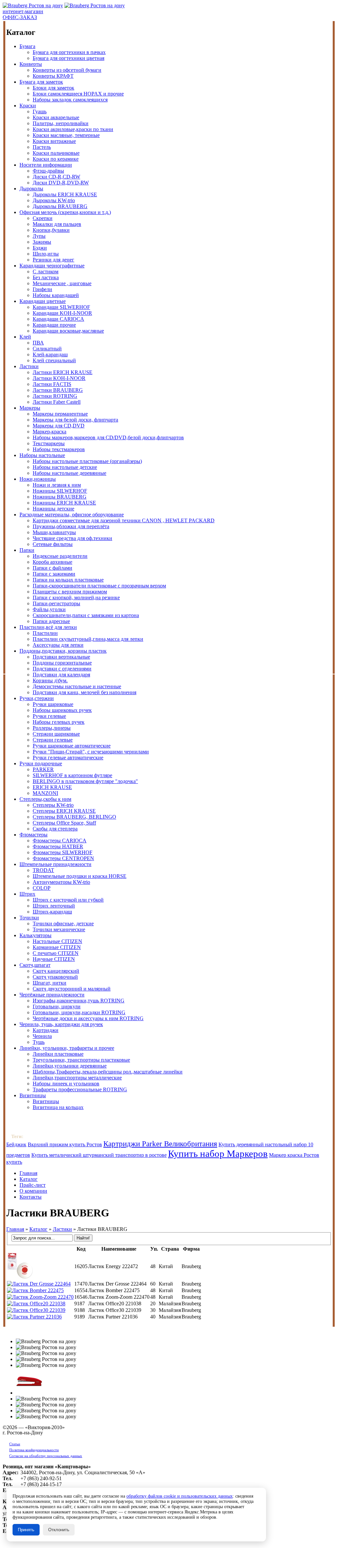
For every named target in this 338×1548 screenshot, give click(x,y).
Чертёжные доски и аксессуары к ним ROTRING (88, 1018)
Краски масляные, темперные (66, 135)
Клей (25, 336)
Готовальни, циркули (57, 1006)
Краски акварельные (56, 117)
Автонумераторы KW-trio (61, 882)
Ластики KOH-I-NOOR (59, 378)
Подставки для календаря (61, 674)
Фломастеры (33, 834)
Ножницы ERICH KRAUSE (64, 502)
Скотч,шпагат (35, 965)
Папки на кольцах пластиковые (68, 580)
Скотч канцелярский (56, 971)
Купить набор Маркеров (218, 1153)
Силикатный (47, 348)
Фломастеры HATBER (58, 846)
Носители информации (45, 165)
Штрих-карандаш (52, 911)
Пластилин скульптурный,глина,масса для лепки (88, 639)
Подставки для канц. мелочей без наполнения (84, 692)
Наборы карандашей (56, 295)
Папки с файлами (52, 568)
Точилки (29, 917)
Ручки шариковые (53, 704)
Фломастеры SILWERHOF (62, 852)
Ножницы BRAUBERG (59, 497)
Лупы (39, 236)
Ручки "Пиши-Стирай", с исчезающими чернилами (91, 751)
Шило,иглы (46, 254)
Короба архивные (52, 562)
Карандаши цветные (42, 301)
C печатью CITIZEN (56, 953)
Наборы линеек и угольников (66, 1083)
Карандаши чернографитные (51, 265)
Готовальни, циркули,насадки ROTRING (79, 1012)
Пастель (42, 147)
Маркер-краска (49, 431)
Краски (27, 105)
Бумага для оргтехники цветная (68, 58)
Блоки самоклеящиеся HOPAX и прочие (78, 93)
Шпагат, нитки (49, 983)
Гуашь (40, 111)
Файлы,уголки (49, 609)
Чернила (42, 1036)
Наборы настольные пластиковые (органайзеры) (87, 461)
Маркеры (29, 408)
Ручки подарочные (40, 763)
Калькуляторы (35, 935)
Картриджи (45, 1030)
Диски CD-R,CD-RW (56, 176)
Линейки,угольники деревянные (70, 1066)
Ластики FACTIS (52, 384)
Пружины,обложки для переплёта (71, 526)
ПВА (38, 342)
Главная (28, 1173)
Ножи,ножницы (37, 479)
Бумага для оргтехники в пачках (69, 52)
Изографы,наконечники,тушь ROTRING (78, 1000)
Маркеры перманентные (60, 414)
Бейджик (16, 1144)
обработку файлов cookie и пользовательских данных (179, 1496)
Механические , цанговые (62, 283)
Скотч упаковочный (55, 977)
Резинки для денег (53, 259)
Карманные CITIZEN (57, 947)
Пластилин (45, 633)
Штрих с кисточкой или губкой (68, 900)
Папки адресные (51, 621)
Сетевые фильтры (53, 544)
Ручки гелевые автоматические (68, 757)
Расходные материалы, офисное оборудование (71, 514)
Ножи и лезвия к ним (57, 485)
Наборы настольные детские (65, 467)
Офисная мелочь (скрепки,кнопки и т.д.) (65, 212)
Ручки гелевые (49, 716)
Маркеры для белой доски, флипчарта (75, 419)
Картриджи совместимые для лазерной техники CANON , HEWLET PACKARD (124, 520)
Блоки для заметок (53, 88)
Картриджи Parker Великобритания (160, 1143)
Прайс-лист (32, 1185)
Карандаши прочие (54, 325)
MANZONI (45, 793)
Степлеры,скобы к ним (45, 799)
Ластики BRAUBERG (58, 390)
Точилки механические (59, 929)
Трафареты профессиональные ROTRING (80, 1089)
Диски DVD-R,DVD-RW (61, 182)
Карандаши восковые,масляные (68, 331)
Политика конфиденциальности (34, 1450)
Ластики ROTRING (55, 396)
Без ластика (46, 277)
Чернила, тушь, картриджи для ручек (61, 1024)
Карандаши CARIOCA (58, 319)
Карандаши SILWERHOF (61, 307)
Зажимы (42, 242)
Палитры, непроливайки (60, 123)
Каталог (28, 1179)
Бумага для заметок (41, 82)
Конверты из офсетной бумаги (67, 70)
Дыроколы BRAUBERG (60, 206)
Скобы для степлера (55, 828)
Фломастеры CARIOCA (59, 840)
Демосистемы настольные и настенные (77, 686)
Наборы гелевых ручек (58, 722)
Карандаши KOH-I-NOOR (62, 313)
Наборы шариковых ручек (62, 710)
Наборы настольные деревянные (69, 473)
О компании (33, 1191)
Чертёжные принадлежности (51, 994)
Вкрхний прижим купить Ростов (65, 1144)
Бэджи (40, 248)
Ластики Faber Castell (57, 402)
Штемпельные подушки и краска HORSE (79, 876)
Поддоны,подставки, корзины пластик (63, 651)
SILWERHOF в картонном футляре (72, 775)
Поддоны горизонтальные (62, 662)
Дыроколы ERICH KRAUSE (65, 194)
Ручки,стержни (36, 698)
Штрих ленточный (54, 906)
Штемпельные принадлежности (55, 864)
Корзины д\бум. (50, 680)
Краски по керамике (56, 159)
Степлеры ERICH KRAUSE (64, 811)
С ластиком (45, 271)
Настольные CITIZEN (57, 941)
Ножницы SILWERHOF (60, 491)
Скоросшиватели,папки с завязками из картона (86, 615)
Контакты (30, 1197)
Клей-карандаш (50, 354)
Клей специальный (54, 360)
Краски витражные (54, 141)
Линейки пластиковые (58, 1054)
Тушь (39, 1042)
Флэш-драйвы (48, 171)
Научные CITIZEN (54, 959)
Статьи (14, 1444)
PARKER (43, 769)
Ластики (29, 366)
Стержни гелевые (53, 740)
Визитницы (32, 1095)
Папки (26, 550)
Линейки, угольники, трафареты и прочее (66, 1048)
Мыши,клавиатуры (54, 532)
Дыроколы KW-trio (54, 200)
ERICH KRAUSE (52, 787)
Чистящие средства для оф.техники (72, 538)
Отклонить (58, 1529)
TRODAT (43, 870)
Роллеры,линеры (52, 728)
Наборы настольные (42, 455)
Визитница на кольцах (58, 1107)
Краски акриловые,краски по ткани (73, 129)
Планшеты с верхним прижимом (70, 591)
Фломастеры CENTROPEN (63, 858)
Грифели (42, 289)
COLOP (42, 888)
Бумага (27, 46)
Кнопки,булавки (51, 230)
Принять (26, 1529)
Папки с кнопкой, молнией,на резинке (76, 597)
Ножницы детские (53, 508)
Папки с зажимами (54, 574)
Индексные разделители (60, 556)
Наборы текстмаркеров (59, 449)
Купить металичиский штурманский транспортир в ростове (99, 1155)
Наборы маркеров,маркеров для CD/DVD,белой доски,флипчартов (108, 437)
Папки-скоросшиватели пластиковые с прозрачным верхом (99, 585)
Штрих (27, 894)
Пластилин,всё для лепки (48, 627)
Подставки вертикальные (61, 657)
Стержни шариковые (56, 734)
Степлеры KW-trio (53, 805)
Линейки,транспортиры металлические (77, 1077)
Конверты (30, 64)
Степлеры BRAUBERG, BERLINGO (74, 817)
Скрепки (42, 218)
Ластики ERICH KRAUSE (62, 372)
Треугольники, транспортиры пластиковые (81, 1060)
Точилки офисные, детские (63, 923)
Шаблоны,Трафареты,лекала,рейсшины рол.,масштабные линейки (108, 1071)
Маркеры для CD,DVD (58, 425)
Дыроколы (31, 188)
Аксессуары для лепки (58, 645)
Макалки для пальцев (57, 224)
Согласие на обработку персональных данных (45, 1456)
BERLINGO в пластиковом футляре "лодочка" (85, 781)
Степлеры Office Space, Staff (64, 823)
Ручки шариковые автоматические (72, 745)
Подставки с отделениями (62, 668)
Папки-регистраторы (56, 603)
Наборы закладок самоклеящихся (70, 99)
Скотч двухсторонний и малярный (72, 988)
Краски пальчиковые (56, 153)
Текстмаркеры (49, 443)
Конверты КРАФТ (53, 76)
